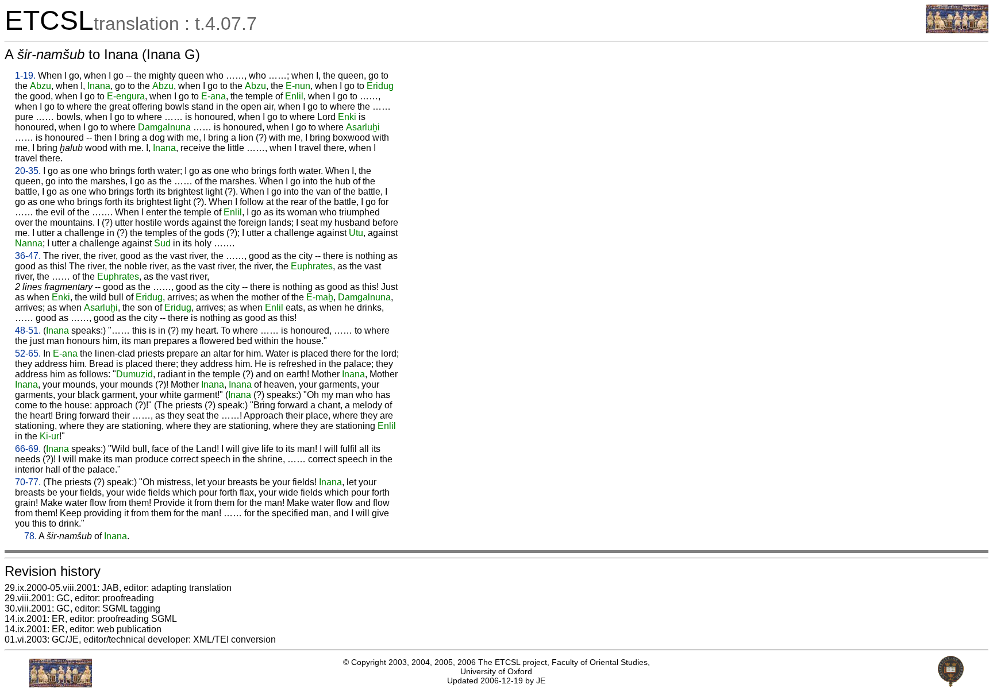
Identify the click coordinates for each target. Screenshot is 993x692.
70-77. (28, 482)
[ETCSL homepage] (957, 30)
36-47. (28, 256)
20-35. (28, 171)
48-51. (28, 330)
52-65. (28, 353)
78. (30, 536)
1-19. (25, 75)
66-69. (28, 449)
